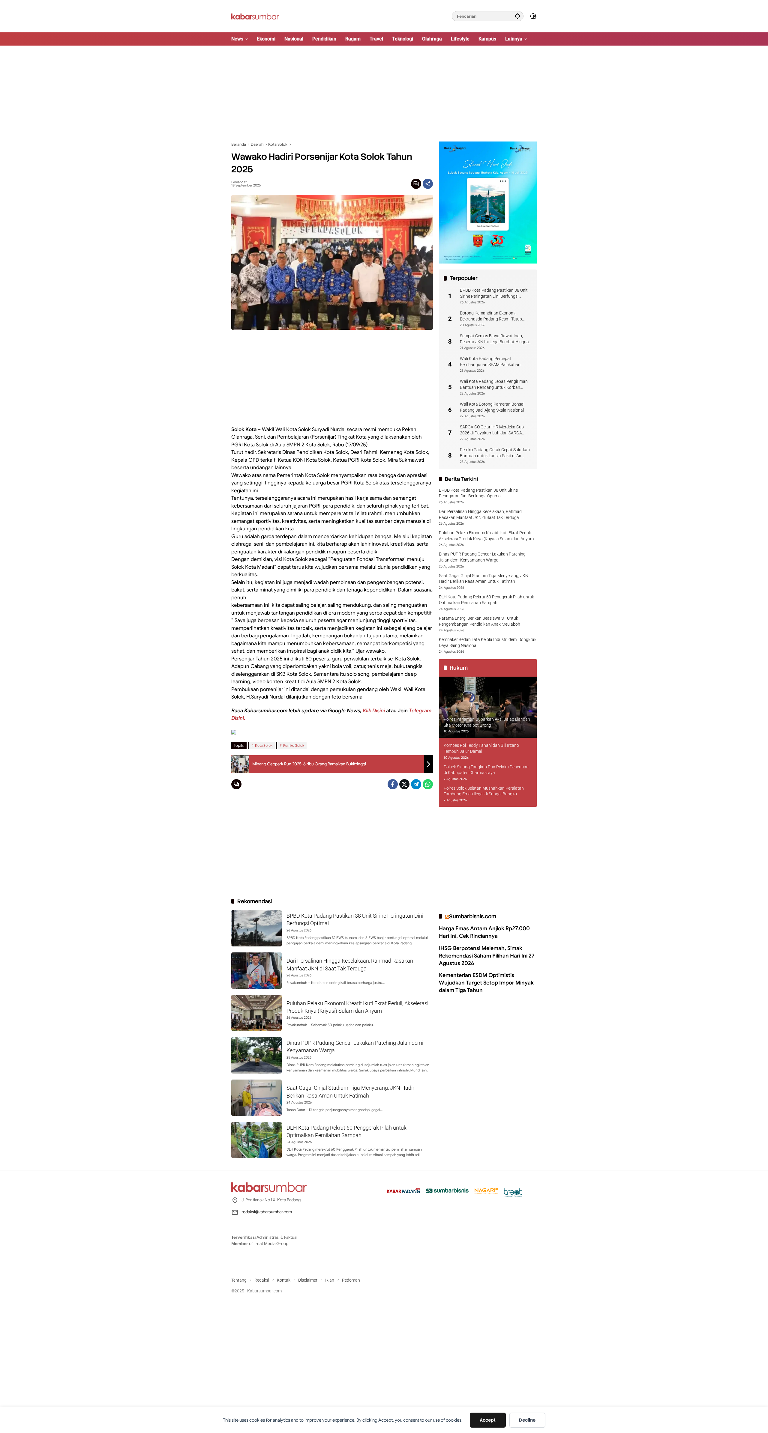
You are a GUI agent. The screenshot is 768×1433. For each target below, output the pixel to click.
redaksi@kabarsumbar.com (267, 1211)
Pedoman (351, 1280)
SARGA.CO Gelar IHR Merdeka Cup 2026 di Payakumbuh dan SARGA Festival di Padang (492, 430)
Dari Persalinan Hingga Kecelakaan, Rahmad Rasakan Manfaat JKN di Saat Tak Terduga (480, 514)
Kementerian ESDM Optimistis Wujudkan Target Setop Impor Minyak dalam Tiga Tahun (486, 983)
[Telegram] (416, 784)
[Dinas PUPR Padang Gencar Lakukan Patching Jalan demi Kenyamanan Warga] (256, 1055)
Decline (527, 1420)
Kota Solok (263, 745)
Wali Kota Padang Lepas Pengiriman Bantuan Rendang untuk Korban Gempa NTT (494, 384)
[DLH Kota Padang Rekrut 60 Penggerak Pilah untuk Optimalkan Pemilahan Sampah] (256, 1140)
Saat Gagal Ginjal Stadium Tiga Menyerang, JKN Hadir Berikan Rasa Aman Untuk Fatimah (483, 578)
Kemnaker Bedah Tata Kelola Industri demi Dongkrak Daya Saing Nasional (487, 642)
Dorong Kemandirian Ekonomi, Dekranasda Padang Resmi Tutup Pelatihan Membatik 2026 (491, 316)
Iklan (329, 1280)
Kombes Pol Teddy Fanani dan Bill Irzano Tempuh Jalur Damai (481, 748)
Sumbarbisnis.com (472, 916)
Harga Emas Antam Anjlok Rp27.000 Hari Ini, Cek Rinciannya (484, 932)
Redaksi (261, 1280)
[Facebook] (393, 784)
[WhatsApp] (428, 784)
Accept (488, 1420)
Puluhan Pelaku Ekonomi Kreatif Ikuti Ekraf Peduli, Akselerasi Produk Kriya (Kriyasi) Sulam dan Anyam (486, 535)
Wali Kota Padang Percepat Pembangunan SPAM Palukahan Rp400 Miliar (490, 362)
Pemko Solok (293, 745)
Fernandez (239, 182)
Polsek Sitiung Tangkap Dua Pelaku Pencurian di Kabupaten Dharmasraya (486, 769)
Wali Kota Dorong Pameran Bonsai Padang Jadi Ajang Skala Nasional (492, 407)
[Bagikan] (428, 184)
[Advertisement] (384, 94)
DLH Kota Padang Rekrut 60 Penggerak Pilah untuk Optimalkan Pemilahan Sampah (486, 599)
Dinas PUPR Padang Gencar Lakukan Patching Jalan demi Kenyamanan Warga (482, 557)
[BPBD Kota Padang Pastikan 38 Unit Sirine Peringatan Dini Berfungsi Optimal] (256, 928)
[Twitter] (404, 784)
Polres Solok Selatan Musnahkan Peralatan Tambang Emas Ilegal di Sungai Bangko (484, 791)
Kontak (283, 1280)
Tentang (239, 1280)
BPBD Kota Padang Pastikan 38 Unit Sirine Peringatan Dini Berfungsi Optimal (494, 293)
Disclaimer (307, 1280)
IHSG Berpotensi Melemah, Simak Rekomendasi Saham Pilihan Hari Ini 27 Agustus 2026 (487, 956)
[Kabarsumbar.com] (255, 16)
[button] (518, 16)
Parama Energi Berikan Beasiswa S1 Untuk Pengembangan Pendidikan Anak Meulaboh (479, 621)
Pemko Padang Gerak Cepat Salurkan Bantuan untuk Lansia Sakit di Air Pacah (495, 453)
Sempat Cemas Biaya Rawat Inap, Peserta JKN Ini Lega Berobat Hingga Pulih (494, 339)
